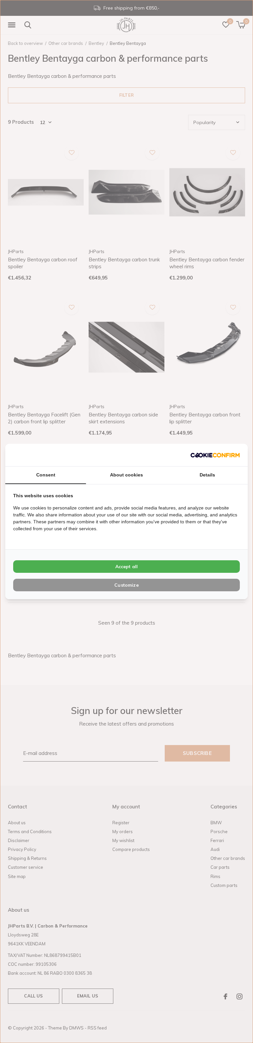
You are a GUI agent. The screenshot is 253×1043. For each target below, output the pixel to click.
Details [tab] (207, 474)
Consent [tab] (45, 474)
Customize (126, 585)
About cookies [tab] (126, 474)
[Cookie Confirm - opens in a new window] (215, 455)
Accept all (126, 567)
